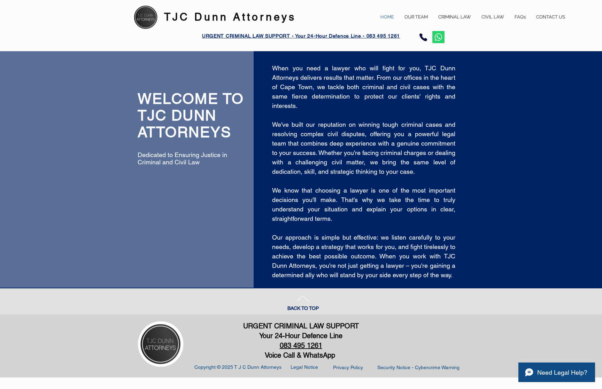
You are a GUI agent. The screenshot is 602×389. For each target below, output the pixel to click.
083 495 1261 (301, 345)
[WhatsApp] (438, 37)
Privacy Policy (348, 367)
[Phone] (423, 37)
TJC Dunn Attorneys (230, 17)
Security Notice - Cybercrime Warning (418, 367)
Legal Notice (304, 367)
